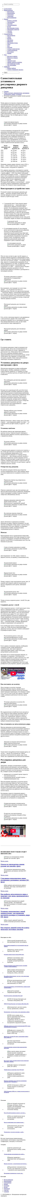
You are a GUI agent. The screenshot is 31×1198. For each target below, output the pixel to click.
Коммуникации (8, 10)
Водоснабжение (11, 17)
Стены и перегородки (13, 49)
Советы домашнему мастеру (15, 69)
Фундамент (10, 52)
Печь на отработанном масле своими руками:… (14, 1122)
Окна (8, 44)
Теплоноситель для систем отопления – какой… (14, 1132)
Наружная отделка (12, 43)
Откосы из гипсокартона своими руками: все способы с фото (12, 865)
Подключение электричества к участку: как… (13, 1173)
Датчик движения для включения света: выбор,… (14, 1154)
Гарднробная (7, 1182)
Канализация (11, 13)
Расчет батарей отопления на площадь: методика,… (15, 1112)
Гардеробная (10, 22)
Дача (5, 55)
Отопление (10, 14)
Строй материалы (12, 50)
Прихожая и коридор (13, 29)
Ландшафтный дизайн (13, 63)
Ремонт (6, 19)
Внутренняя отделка (13, 28)
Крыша (9, 38)
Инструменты (11, 35)
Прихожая (7, 1188)
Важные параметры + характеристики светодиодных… (15, 1163)
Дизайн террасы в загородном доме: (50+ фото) (14, 1069)
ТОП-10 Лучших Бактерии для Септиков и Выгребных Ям (16, 1003)
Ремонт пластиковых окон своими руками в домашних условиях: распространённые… (15, 966)
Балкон (6, 1184)
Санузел (9, 31)
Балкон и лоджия (12, 20)
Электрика (10, 16)
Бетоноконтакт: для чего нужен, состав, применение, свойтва (17, 1011)
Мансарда (10, 41)
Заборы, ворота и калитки (14, 62)
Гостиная (9, 23)
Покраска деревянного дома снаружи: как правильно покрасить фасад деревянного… (15, 1081)
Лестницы (10, 40)
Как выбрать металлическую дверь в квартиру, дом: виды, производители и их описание (15, 896)
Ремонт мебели (11, 68)
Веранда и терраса (12, 57)
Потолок (9, 47)
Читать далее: (4, 861)
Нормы (9, 53)
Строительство (8, 34)
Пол (8, 46)
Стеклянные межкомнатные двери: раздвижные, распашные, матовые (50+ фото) (15, 880)
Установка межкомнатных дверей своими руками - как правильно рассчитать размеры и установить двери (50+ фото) (15, 914)
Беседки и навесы (12, 56)
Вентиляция (10, 11)
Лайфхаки (7, 66)
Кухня (9, 26)
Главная (6, 91)
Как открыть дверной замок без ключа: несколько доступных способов (15, 928)
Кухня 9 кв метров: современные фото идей (13, 995)
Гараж (9, 59)
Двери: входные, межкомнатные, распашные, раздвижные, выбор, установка (17, 93)
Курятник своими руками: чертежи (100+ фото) (14, 954)
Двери (9, 37)
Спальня (9, 32)
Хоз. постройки (11, 65)
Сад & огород (8, 8)
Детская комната (12, 25)
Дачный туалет (11, 60)
